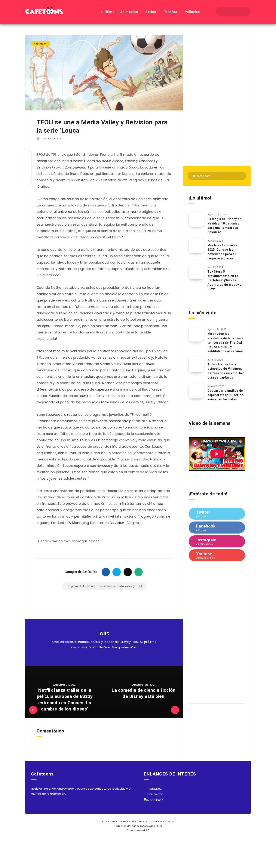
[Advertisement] (217, 100)
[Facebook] (223, 11)
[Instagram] (236, 11)
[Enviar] (240, 176)
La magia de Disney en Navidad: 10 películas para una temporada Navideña (224, 225)
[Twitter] (229, 11)
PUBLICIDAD (154, 789)
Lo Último (107, 12)
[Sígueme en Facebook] (108, 657)
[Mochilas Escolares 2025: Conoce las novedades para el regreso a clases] (196, 245)
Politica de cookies (114, 821)
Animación (129, 12)
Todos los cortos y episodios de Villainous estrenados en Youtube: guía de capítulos (225, 371)
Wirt (104, 633)
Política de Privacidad (143, 821)
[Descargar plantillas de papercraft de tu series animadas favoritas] (196, 390)
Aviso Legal (166, 821)
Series (150, 12)
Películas (192, 12)
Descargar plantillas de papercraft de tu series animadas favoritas (225, 395)
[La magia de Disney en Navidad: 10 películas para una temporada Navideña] (196, 219)
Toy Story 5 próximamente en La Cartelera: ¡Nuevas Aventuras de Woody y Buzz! (224, 280)
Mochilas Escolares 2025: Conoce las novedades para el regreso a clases (222, 251)
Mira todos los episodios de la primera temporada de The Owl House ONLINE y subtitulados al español (225, 342)
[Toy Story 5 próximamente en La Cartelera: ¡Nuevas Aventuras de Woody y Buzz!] (196, 271)
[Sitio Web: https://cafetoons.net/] (99, 657)
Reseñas (170, 12)
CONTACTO (154, 794)
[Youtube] (243, 11)
